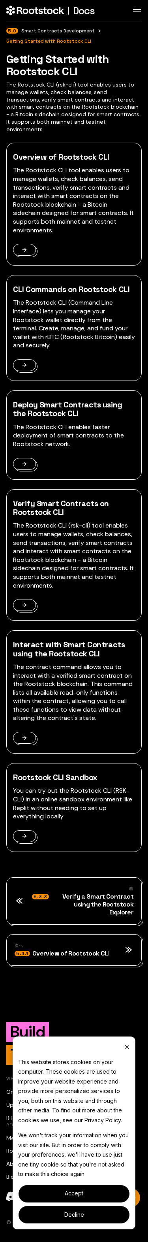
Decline (74, 1214)
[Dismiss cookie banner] (127, 1047)
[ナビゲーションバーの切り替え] (137, 10)
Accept (74, 1193)
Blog (11, 1176)
